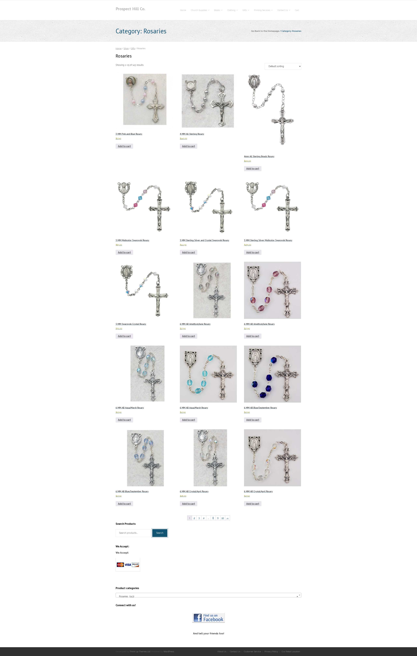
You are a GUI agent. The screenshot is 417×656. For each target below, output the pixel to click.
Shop (126, 48)
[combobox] (208, 595)
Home (119, 48)
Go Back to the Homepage (265, 31)
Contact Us (235, 651)
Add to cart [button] (124, 146)
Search (159, 533)
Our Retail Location (291, 651)
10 (223, 518)
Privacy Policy (271, 651)
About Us (221, 651)
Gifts (133, 48)
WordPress (168, 651)
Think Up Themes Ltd (140, 651)
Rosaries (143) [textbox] (207, 596)
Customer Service (252, 651)
